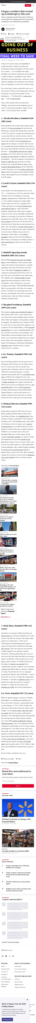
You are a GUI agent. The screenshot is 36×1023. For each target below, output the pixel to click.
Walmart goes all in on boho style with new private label (18, 890)
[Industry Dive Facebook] (6, 956)
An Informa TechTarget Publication (18, 1)
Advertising (18, 966)
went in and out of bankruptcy (16, 739)
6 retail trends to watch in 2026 (15, 851)
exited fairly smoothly (13, 437)
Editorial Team (5, 969)
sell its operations (24, 387)
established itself (24, 416)
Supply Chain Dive (20, 987)
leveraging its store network (9, 156)
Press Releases (5, 982)
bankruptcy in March (21, 270)
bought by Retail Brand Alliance (11, 167)
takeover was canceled (17, 664)
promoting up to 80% (7, 687)
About (3, 966)
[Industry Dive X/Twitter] (9, 956)
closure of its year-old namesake (13, 450)
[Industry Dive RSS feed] (13, 956)
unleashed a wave (6, 345)
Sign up (28, 5)
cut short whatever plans (25, 227)
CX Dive (17, 979)
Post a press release (13, 942)
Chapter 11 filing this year (9, 162)
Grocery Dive (19, 982)
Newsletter (4, 974)
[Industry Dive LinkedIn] (2, 956)
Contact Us (4, 972)
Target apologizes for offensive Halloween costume (17, 867)
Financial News (13, 762)
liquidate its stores (24, 679)
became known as (6, 636)
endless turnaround (9, 382)
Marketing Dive (19, 984)
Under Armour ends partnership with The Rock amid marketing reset (18, 875)
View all (4, 942)
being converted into (7, 242)
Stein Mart (11, 60)
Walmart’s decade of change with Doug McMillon (16, 820)
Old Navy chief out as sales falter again (18, 883)
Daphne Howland (10, 28)
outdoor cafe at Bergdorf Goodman (21, 312)
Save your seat (7, 1019)
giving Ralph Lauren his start (18, 151)
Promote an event (20, 972)
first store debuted (15, 128)
